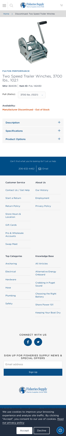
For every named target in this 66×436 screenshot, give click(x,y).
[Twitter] (38, 339)
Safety (8, 303)
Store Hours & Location (13, 215)
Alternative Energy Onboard (45, 273)
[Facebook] (28, 339)
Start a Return (13, 198)
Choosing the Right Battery (45, 295)
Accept (24, 430)
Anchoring (11, 263)
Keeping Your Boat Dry (48, 312)
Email (45, 168)
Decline (41, 430)
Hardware (10, 279)
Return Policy (12, 206)
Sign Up (33, 372)
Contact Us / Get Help (17, 190)
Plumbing (10, 295)
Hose (8, 287)
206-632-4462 (26, 168)
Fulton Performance (16, 71)
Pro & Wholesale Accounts (14, 234)
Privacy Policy (43, 206)
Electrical (10, 271)
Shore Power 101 (44, 304)
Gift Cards (11, 224)
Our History (41, 190)
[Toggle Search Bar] (11, 5)
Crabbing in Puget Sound (45, 284)
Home (6, 14)
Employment (42, 198)
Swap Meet (11, 244)
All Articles (41, 263)
